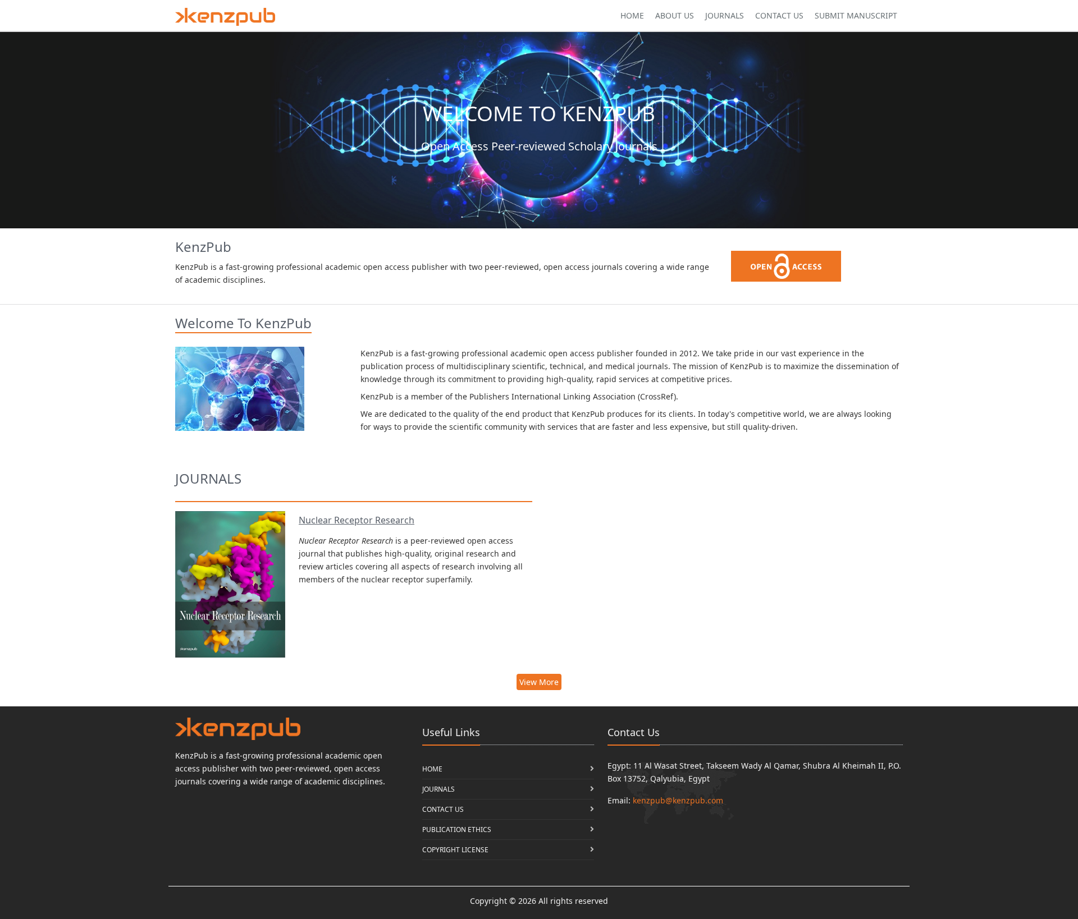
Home (632, 15)
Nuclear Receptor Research (356, 520)
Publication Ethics (456, 829)
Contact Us (779, 15)
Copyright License (455, 849)
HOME (432, 769)
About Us (674, 15)
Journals (724, 15)
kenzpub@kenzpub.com (678, 800)
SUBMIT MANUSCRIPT (856, 15)
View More (539, 682)
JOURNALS (438, 789)
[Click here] (225, 17)
